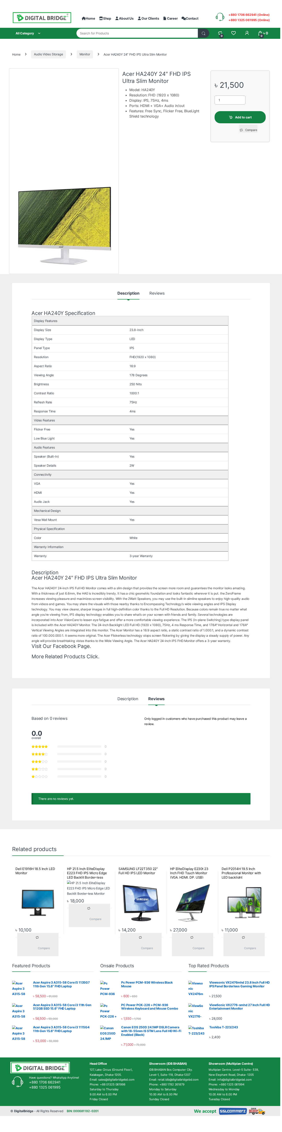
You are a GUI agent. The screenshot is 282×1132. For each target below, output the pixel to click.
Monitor (85, 54)
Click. (93, 656)
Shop (107, 18)
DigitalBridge (23, 1111)
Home (90, 18)
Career (172, 18)
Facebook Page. (72, 646)
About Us (126, 18)
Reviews (157, 293)
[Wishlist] (233, 33)
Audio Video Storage (48, 54)
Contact (192, 18)
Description (128, 293)
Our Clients (150, 18)
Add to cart (243, 117)
